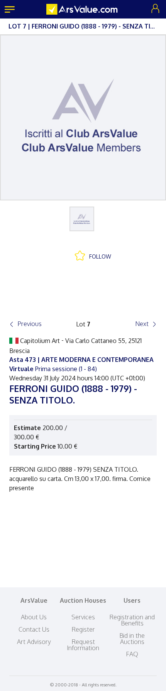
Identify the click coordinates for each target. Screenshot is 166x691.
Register (83, 629)
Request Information (83, 645)
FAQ (132, 654)
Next (142, 324)
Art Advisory (34, 642)
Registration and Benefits (132, 620)
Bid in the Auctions (132, 639)
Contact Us (34, 629)
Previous (29, 324)
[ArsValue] (83, 9)
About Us (34, 617)
